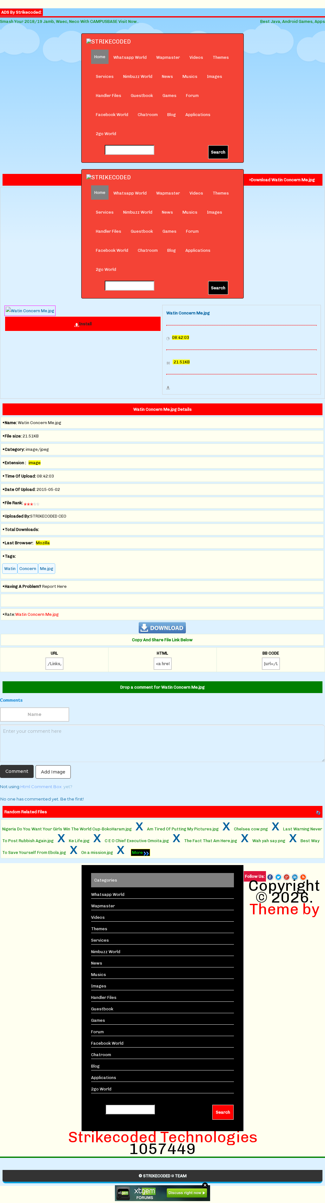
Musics (189, 76)
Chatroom (148, 114)
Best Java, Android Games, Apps (292, 21)
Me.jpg (46, 568)
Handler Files (108, 95)
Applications (197, 114)
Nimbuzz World (137, 76)
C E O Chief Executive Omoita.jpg (137, 840)
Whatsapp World (130, 57)
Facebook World (112, 114)
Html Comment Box (41, 786)
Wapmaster (168, 57)
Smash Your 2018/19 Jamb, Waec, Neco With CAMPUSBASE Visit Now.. (69, 21)
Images (214, 76)
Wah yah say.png (268, 840)
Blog (171, 114)
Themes (221, 57)
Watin (10, 568)
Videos (196, 57)
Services (105, 76)
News (167, 76)
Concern (27, 568)
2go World (106, 133)
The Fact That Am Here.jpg (210, 840)
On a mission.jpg (97, 852)
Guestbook (142, 95)
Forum (192, 95)
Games (169, 95)
